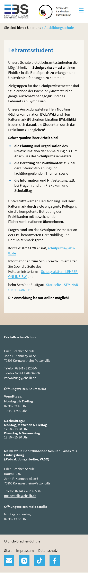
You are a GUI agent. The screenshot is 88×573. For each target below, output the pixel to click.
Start (8, 550)
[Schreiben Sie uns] (9, 560)
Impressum (25, 550)
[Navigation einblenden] (81, 11)
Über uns (34, 27)
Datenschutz (48, 550)
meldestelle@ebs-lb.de (20, 495)
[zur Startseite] (16, 16)
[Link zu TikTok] (39, 560)
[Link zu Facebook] (55, 560)
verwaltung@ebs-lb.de (20, 378)
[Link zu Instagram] (24, 560)
